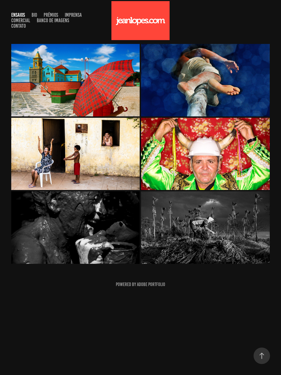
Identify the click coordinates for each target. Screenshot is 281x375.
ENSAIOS (18, 15)
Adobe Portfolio (151, 284)
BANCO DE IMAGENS (53, 20)
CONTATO (18, 26)
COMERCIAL (20, 20)
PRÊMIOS (51, 15)
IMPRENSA (73, 15)
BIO (34, 15)
